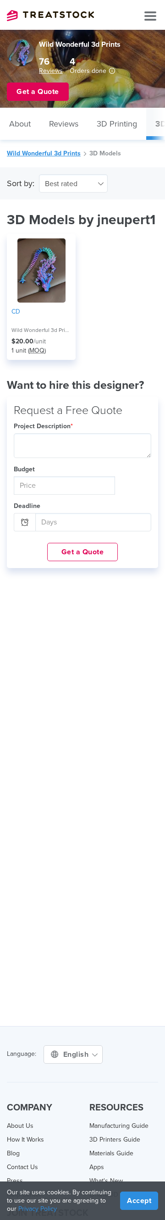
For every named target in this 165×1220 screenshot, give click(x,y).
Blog (13, 1153)
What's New (106, 1181)
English (77, 1054)
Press (15, 1181)
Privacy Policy (37, 1209)
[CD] (41, 270)
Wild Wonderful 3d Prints (44, 153)
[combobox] (73, 183)
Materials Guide (111, 1153)
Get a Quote (82, 552)
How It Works (25, 1139)
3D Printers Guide (114, 1139)
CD (15, 311)
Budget (24, 469)
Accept (139, 1200)
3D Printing (117, 124)
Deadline (27, 506)
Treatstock (50, 15)
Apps (96, 1167)
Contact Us (22, 1167)
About (20, 124)
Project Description (43, 426)
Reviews (51, 71)
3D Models (105, 153)
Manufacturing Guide (118, 1126)
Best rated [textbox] (61, 183)
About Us (20, 1126)
